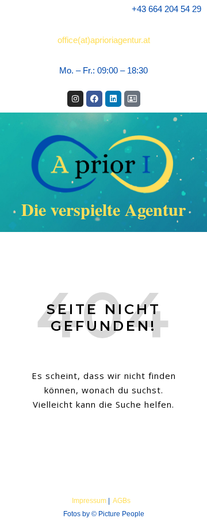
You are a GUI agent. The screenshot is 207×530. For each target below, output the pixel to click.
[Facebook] (94, 99)
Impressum (89, 501)
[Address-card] (132, 99)
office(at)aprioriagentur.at (103, 40)
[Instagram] (75, 99)
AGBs (122, 501)
